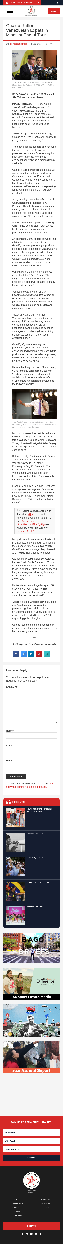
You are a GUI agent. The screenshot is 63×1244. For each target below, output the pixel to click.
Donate (54, 11)
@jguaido (33, 514)
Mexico (17, 1211)
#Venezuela (28, 521)
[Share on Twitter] (24, 655)
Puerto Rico (17, 1207)
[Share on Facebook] (16, 655)
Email (10, 745)
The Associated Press (18, 44)
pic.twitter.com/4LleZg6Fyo (31, 524)
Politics (17, 1199)
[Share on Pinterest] (39, 655)
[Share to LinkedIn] (31, 655)
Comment (12, 687)
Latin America (17, 1203)
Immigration (46, 1199)
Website (10, 760)
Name (10, 730)
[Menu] (10, 11)
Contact (46, 1207)
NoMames (45, 1203)
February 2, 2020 (26, 531)
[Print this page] (47, 655)
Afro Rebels (17, 1215)
